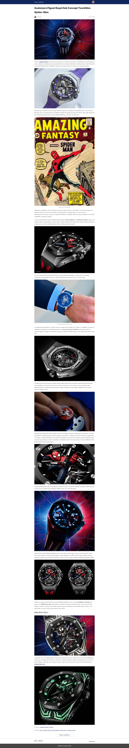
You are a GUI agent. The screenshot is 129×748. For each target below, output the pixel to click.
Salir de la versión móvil (64, 746)
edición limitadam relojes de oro (59, 730)
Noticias (51, 727)
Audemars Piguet (43, 62)
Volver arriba (92, 741)
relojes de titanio (72, 730)
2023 (40, 730)
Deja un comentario (65, 735)
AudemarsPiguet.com (39, 664)
